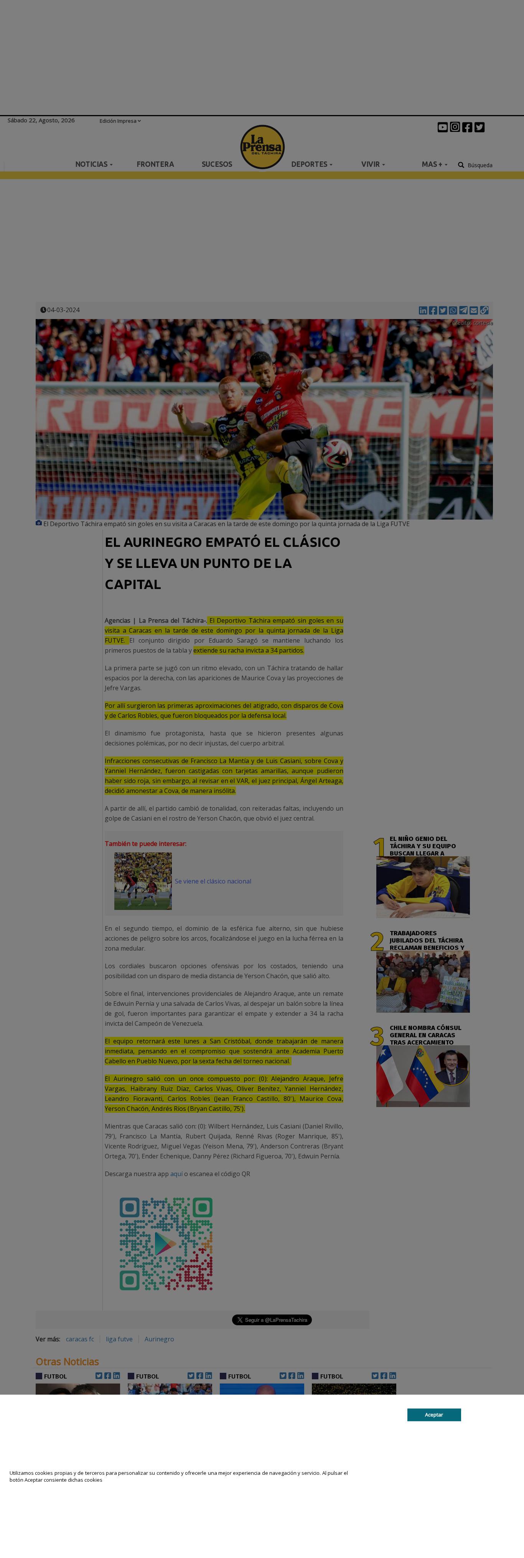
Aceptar (434, 1414)
